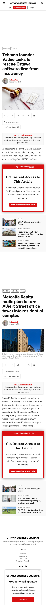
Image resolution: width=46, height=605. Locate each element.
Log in (31, 167)
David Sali (14, 80)
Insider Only (6, 49)
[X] (28, 115)
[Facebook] (23, 115)
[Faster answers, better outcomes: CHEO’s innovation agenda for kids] (9, 232)
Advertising (23, 556)
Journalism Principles (23, 561)
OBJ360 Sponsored (24, 229)
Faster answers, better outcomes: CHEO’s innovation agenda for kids (30, 234)
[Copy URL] (12, 115)
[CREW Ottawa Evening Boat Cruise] (9, 222)
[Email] (17, 115)
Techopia (14, 49)
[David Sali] (5, 81)
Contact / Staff (23, 558)
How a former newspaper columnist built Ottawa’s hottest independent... (29, 245)
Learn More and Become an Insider (23, 205)
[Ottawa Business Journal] (23, 3)
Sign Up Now (23, 599)
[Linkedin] (33, 115)
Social (20, 219)
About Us (23, 554)
